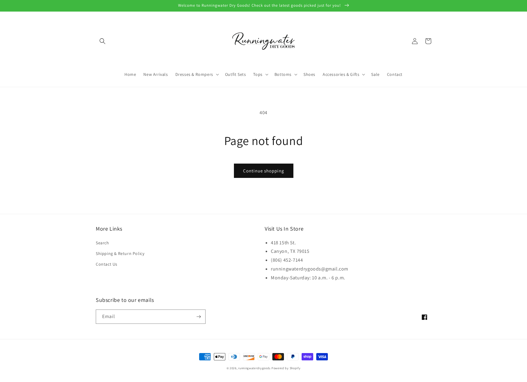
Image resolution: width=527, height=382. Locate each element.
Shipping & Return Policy (120, 253)
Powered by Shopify (286, 368)
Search (102, 243)
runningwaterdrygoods (254, 368)
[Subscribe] (198, 316)
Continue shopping (263, 171)
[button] (102, 41)
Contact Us (106, 264)
